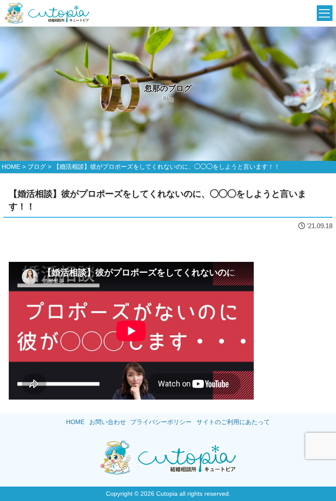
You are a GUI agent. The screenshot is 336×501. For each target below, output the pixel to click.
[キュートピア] (47, 13)
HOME (75, 422)
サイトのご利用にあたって (233, 422)
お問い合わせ (107, 422)
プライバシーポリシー (161, 422)
